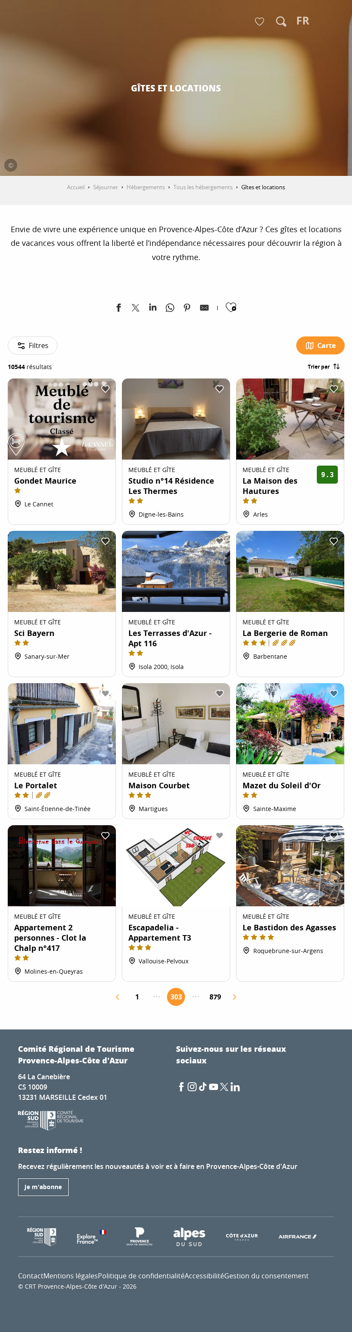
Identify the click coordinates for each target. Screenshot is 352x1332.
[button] (281, 21)
